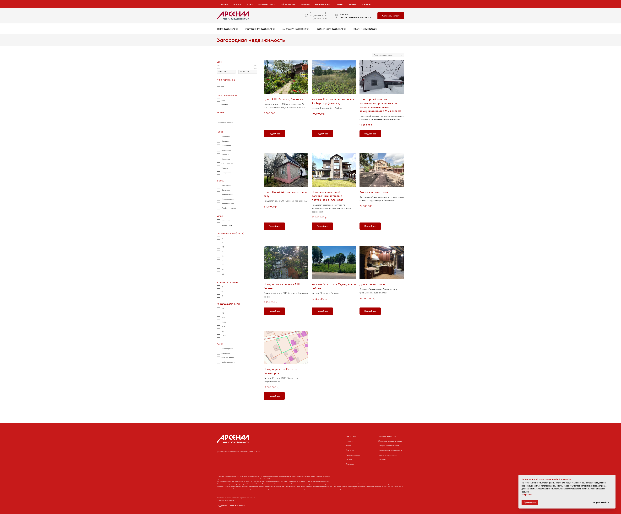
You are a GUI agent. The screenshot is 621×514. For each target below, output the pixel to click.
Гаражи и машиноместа (365, 29)
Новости (237, 4)
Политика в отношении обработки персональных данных (236, 497)
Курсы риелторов (322, 4)
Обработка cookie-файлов (225, 500)
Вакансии (305, 4)
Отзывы (339, 4)
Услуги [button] (250, 4)
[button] (390, 15)
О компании (351, 436)
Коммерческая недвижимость (331, 29)
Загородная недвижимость (296, 29)
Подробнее (527, 495)
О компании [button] (222, 4)
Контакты (366, 4)
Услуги (348, 445)
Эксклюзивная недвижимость (260, 29)
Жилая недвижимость (227, 29)
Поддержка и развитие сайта (231, 505)
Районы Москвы (287, 4)
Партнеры (352, 4)
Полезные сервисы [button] (266, 4)
